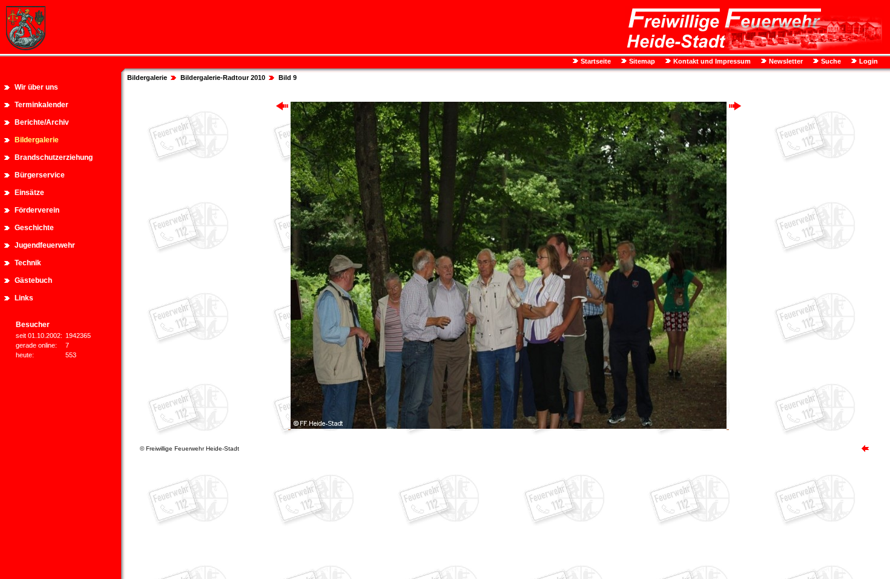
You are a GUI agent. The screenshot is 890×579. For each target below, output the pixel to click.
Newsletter (785, 61)
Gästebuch (33, 280)
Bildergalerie (37, 140)
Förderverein (37, 210)
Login (867, 61)
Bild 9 (288, 77)
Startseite (595, 61)
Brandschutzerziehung (54, 157)
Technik (28, 263)
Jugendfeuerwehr (45, 245)
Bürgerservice (40, 175)
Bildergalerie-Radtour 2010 (222, 77)
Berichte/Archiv (42, 122)
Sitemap (641, 61)
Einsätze (29, 192)
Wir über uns (36, 87)
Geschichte (34, 227)
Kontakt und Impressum (711, 61)
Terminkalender (41, 105)
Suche (830, 61)
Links (24, 298)
